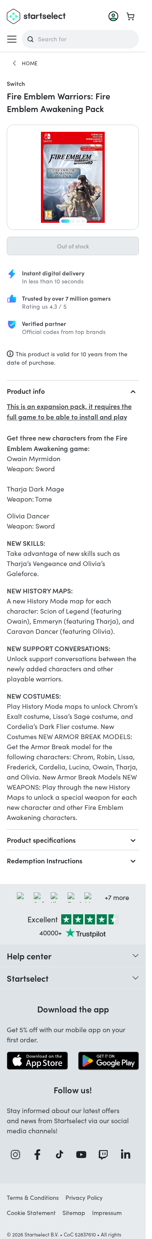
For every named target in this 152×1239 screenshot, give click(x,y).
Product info (26, 390)
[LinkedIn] (128, 1154)
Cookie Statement (31, 1213)
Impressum (107, 1213)
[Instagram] (18, 1154)
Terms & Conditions (33, 1198)
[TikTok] (62, 1154)
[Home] (14, 63)
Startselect (28, 978)
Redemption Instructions (44, 860)
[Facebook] (40, 1154)
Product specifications (41, 839)
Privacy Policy (84, 1198)
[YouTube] (84, 1154)
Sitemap (73, 1213)
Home (30, 63)
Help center (29, 955)
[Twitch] (106, 1154)
